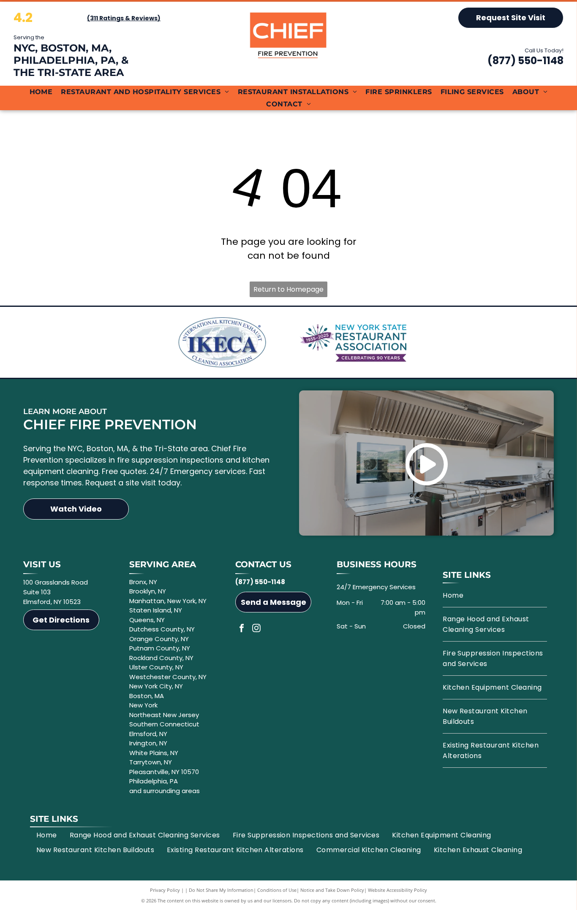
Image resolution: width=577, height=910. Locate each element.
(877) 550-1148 (525, 61)
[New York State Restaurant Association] (355, 342)
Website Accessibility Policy (397, 890)
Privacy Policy (165, 890)
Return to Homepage (288, 289)
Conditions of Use (277, 890)
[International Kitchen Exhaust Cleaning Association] (222, 342)
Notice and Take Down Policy (332, 890)
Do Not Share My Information (221, 890)
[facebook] (241, 629)
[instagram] (256, 629)
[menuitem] (41, 92)
